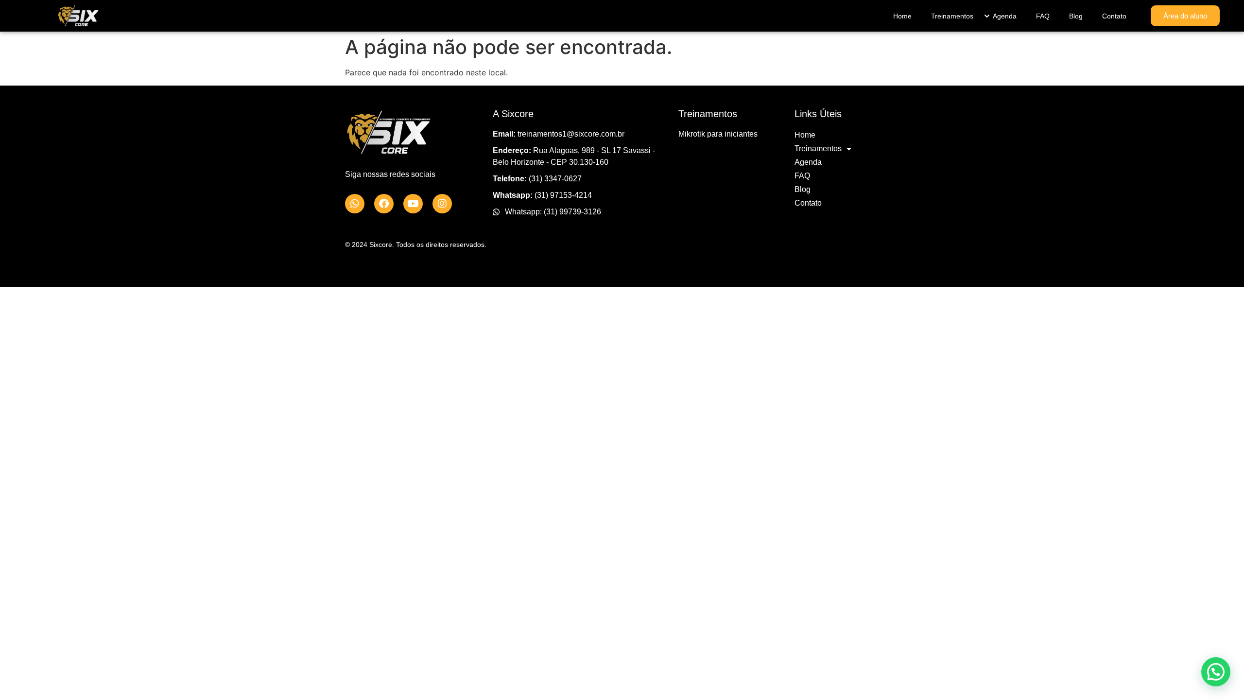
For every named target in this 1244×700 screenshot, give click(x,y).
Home (902, 16)
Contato (1114, 16)
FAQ (1043, 16)
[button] (1215, 671)
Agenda (1005, 16)
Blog (1076, 16)
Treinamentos (952, 16)
